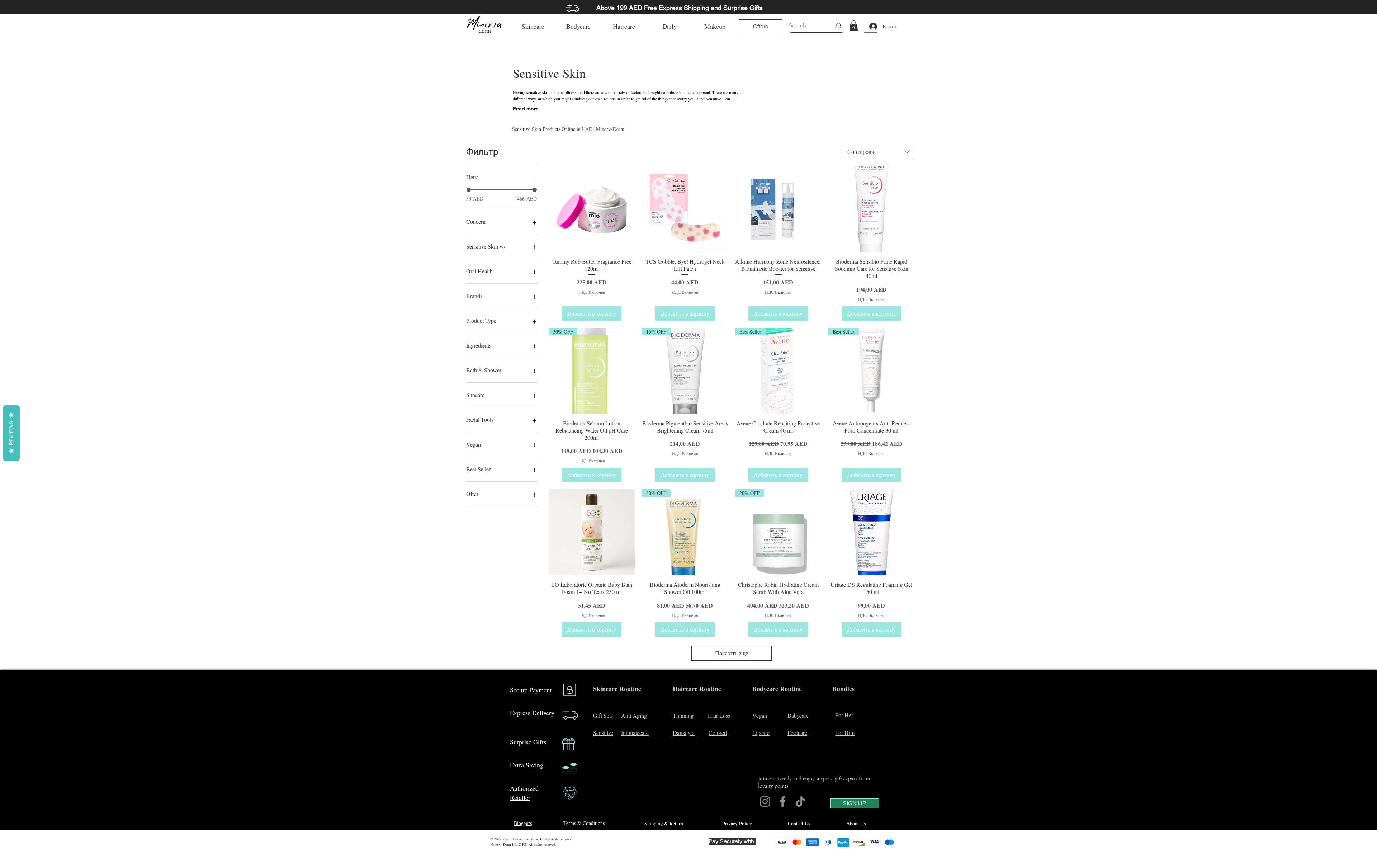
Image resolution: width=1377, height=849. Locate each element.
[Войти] (870, 26)
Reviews (11, 433)
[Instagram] (765, 801)
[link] (853, 25)
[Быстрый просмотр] (592, 209)
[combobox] (878, 152)
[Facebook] (783, 801)
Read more (526, 108)
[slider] (468, 189)
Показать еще (731, 653)
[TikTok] (800, 801)
